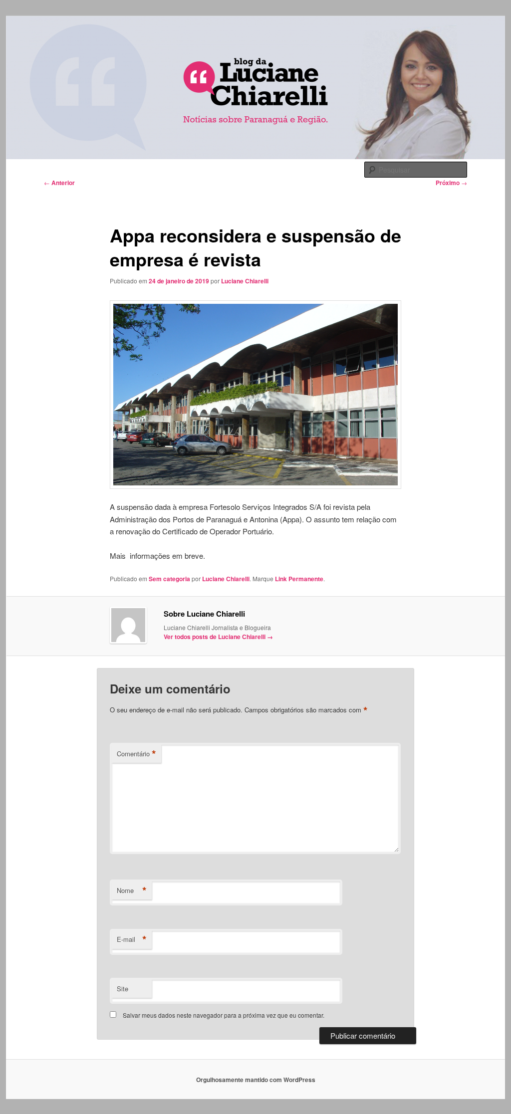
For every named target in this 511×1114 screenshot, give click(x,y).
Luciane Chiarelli (244, 280)
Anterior (59, 182)
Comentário (136, 754)
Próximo (451, 182)
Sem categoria (169, 578)
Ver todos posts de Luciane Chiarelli (218, 636)
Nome (132, 890)
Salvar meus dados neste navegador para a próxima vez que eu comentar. (223, 1015)
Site (122, 988)
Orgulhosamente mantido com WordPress (255, 1079)
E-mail (132, 939)
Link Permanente (299, 578)
